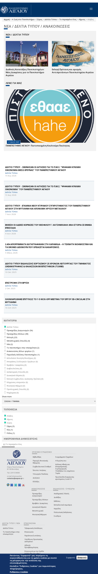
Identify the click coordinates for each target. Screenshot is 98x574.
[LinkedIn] (19, 485)
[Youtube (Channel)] (23, 485)
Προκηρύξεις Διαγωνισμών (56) (20, 330)
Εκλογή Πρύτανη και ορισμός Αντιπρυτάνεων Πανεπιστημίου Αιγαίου (73, 71)
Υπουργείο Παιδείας (40, 474)
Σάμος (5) (11, 426)
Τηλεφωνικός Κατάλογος (33, 528)
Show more (7, 396)
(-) (4, 444)
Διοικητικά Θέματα (39, 507)
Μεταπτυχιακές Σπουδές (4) (18, 341)
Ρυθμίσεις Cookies (19, 572)
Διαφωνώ (82, 557)
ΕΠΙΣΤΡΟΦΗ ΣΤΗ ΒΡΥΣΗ (17, 282)
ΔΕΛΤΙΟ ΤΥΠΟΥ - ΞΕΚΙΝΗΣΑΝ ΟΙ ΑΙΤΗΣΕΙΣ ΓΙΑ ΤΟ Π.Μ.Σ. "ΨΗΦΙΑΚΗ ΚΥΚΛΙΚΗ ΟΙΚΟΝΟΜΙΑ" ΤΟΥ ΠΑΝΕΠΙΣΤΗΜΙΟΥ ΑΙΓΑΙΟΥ (43, 188)
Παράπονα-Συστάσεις (32, 536)
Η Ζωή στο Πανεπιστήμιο (23, 19)
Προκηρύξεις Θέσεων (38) (17, 334)
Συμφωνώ (70, 557)
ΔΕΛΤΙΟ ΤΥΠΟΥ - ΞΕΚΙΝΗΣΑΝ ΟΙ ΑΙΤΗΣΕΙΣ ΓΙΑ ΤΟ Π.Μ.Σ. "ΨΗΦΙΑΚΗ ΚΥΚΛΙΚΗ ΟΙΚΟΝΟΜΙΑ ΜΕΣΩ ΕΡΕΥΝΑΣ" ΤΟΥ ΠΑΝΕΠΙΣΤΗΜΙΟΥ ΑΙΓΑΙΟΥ (43, 169)
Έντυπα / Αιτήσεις (39, 470)
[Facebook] (11, 485)
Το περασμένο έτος (68, 19)
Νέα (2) (10, 344)
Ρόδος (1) (11, 433)
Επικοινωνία (28, 532)
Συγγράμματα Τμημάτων (64, 457)
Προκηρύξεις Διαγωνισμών (37, 495)
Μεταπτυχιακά (37, 511)
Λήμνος (82, 19)
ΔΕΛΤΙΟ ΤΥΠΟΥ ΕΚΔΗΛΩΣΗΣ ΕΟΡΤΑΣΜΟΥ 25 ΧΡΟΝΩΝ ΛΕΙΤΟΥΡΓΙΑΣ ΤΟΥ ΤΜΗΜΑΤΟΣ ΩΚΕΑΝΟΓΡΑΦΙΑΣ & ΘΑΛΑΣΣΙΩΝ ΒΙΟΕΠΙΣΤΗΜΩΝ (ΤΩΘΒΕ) (48, 265)
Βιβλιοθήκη (37, 457)
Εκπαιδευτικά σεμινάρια (63, 505)
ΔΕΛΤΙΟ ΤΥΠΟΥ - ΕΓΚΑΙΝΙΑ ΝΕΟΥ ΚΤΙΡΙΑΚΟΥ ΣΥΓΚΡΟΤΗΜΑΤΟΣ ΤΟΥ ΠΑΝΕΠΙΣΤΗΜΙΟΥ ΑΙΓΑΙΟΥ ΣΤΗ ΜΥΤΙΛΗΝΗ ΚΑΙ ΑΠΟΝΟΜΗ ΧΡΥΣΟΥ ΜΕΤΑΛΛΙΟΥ (47, 207)
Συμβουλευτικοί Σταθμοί (42, 467)
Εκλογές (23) (12, 337)
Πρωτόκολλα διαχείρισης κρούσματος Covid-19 (64, 478)
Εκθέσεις (57, 501)
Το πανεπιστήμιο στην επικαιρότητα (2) (23, 348)
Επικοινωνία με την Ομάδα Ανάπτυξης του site (34, 552)
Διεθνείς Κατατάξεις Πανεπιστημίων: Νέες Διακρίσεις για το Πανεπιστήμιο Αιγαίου (25, 72)
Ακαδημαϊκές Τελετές (61, 494)
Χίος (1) (10, 429)
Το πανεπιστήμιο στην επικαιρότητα (11, 533)
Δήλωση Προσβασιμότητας (31, 546)
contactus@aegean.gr (15, 478)
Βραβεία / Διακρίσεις (40, 503)
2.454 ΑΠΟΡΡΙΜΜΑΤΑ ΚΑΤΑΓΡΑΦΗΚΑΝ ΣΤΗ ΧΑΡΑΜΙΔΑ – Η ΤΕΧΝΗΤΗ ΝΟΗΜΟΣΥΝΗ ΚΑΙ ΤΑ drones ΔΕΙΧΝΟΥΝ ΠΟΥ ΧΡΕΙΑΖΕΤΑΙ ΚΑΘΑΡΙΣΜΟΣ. (49, 246)
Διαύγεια (36, 478)
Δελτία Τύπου (51, 19)
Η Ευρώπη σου (60, 461)
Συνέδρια (57, 516)
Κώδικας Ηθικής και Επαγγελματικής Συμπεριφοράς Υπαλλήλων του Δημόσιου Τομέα (65, 468)
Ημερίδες (57, 509)
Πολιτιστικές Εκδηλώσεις (63, 512)
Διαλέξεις (57, 497)
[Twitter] (15, 485)
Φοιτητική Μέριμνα (39, 514)
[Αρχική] (15, 9)
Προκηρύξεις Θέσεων (40, 500)
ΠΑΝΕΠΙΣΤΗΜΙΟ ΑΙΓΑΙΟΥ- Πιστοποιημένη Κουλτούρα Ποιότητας (38, 145)
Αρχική (7, 19)
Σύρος (39, 19)
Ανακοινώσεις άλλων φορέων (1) (20, 351)
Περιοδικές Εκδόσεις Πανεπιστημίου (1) (23, 354)
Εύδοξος (36, 481)
